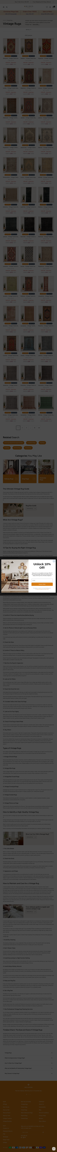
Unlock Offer (42, 584)
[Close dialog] (54, 561)
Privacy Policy (46, 589)
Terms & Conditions (40, 589)
